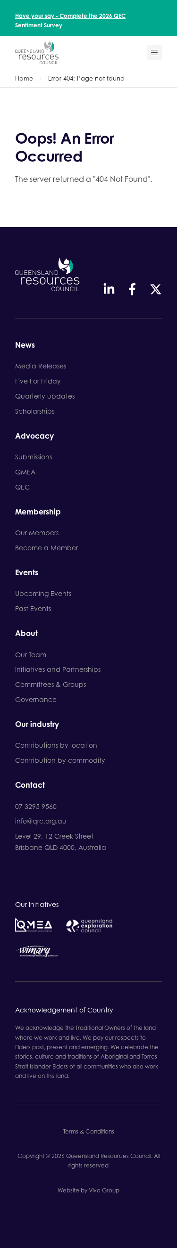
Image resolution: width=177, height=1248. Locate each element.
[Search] (154, 52)
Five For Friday (38, 381)
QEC (22, 487)
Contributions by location (56, 745)
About (26, 633)
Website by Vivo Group (88, 1190)
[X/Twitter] (156, 289)
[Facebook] (132, 289)
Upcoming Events (43, 593)
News (25, 345)
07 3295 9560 (36, 806)
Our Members (37, 533)
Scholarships (34, 411)
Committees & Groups (50, 684)
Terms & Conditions (88, 1131)
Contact (30, 785)
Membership (38, 512)
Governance (36, 699)
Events (26, 573)
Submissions (33, 457)
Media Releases (40, 366)
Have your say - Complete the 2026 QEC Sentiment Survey (70, 20)
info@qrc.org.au (41, 821)
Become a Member (46, 548)
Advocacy (34, 436)
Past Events (33, 608)
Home (24, 78)
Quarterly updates (45, 396)
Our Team (30, 655)
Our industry (37, 724)
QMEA (25, 472)
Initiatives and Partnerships (58, 669)
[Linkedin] (109, 289)
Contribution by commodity (60, 760)
